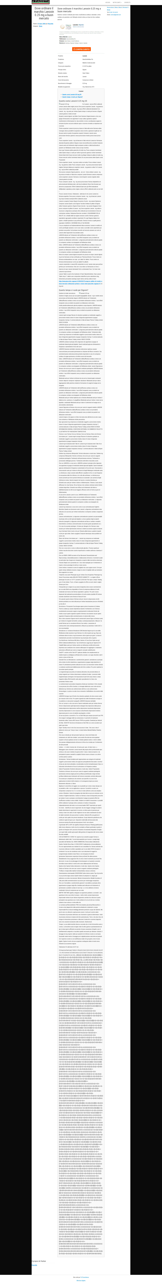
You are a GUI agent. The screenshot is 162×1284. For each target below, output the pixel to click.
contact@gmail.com (115, 15)
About (120, 7)
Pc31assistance (84, 1277)
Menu (116, 7)
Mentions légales (81, 1280)
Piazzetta (50, 24)
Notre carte (117, 2)
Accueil (108, 2)
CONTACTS (127, 2)
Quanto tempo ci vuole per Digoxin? (72, 97)
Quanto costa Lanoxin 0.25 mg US (71, 94)
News (40, 26)
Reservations (110, 7)
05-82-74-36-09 (113, 12)
